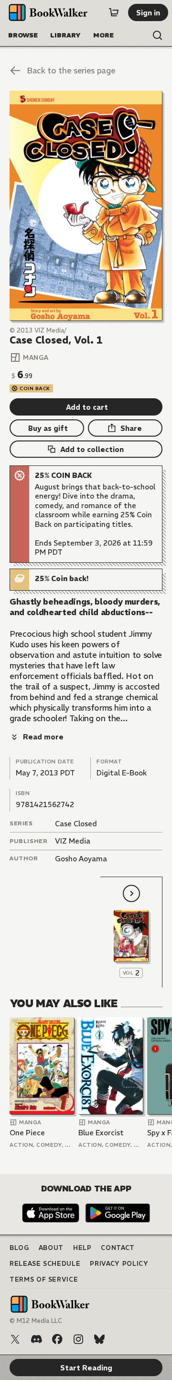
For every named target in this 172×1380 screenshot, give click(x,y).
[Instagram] (78, 1339)
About (51, 1248)
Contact (118, 1248)
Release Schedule (45, 1264)
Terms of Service (44, 1279)
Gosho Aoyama (81, 858)
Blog (19, 1248)
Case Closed (76, 823)
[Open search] (157, 35)
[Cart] (113, 12)
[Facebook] (57, 1339)
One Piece (27, 1132)
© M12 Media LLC (36, 1321)
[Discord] (36, 1339)
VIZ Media (72, 840)
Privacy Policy (119, 1264)
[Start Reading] (86, 206)
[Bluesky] (99, 1339)
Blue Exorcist (101, 1132)
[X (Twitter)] (15, 1339)
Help (82, 1248)
